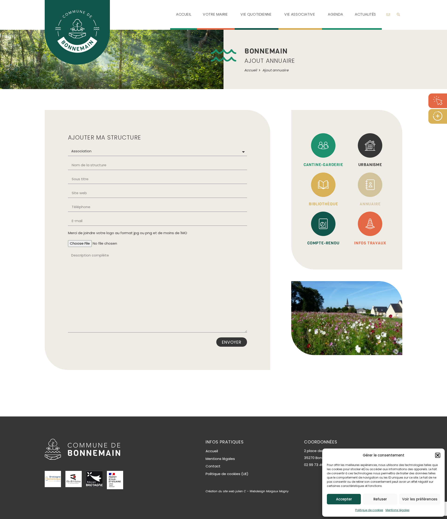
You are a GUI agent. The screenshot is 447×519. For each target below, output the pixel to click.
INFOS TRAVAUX (370, 243)
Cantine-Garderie (323, 164)
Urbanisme (370, 164)
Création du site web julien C (226, 491)
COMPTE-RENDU (323, 243)
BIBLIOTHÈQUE (323, 204)
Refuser (380, 499)
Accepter (344, 499)
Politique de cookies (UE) (227, 473)
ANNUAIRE (370, 204)
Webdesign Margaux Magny (269, 491)
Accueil (212, 451)
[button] (437, 455)
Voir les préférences (419, 499)
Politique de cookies (369, 510)
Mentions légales (398, 510)
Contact (213, 466)
